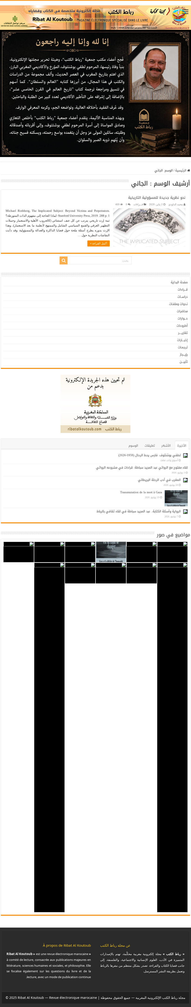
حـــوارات (183, 318)
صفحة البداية (179, 282)
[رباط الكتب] (95, 16)
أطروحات (182, 326)
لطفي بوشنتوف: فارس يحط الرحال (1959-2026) (149, 455)
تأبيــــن (184, 362)
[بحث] (64, 260)
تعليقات (150, 446)
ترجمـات (183, 347)
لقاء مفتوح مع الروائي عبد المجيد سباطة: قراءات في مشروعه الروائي (142, 467)
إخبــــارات (182, 340)
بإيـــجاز (184, 354)
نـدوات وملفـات (178, 304)
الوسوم (133, 446)
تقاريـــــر (183, 333)
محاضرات (182, 311)
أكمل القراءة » (98, 243)
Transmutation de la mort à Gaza (141, 492)
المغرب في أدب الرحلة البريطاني (159, 480)
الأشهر (166, 446)
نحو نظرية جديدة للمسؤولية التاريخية (156, 197)
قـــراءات (138, 204)
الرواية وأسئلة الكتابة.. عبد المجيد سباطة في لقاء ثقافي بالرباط (139, 511)
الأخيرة (181, 446)
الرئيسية (181, 170)
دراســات (182, 297)
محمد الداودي (175, 204)
